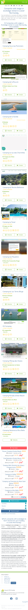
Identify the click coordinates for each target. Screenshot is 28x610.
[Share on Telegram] (17, 6)
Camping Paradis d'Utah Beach (14, 396)
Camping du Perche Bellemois (13, 187)
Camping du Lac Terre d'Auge (13, 291)
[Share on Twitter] (11, 6)
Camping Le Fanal (9, 222)
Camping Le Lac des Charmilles (14, 153)
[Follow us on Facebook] (11, 598)
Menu (23, 2)
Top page (24, 601)
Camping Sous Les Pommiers (13, 46)
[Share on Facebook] (9, 6)
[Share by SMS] (22, 6)
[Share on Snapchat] (14, 6)
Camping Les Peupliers (11, 257)
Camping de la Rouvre (10, 82)
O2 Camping (7, 326)
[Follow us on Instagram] (17, 598)
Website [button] (9, 60)
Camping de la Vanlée (10, 117)
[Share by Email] (19, 6)
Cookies (13, 582)
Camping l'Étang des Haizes (12, 361)
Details (21, 60)
